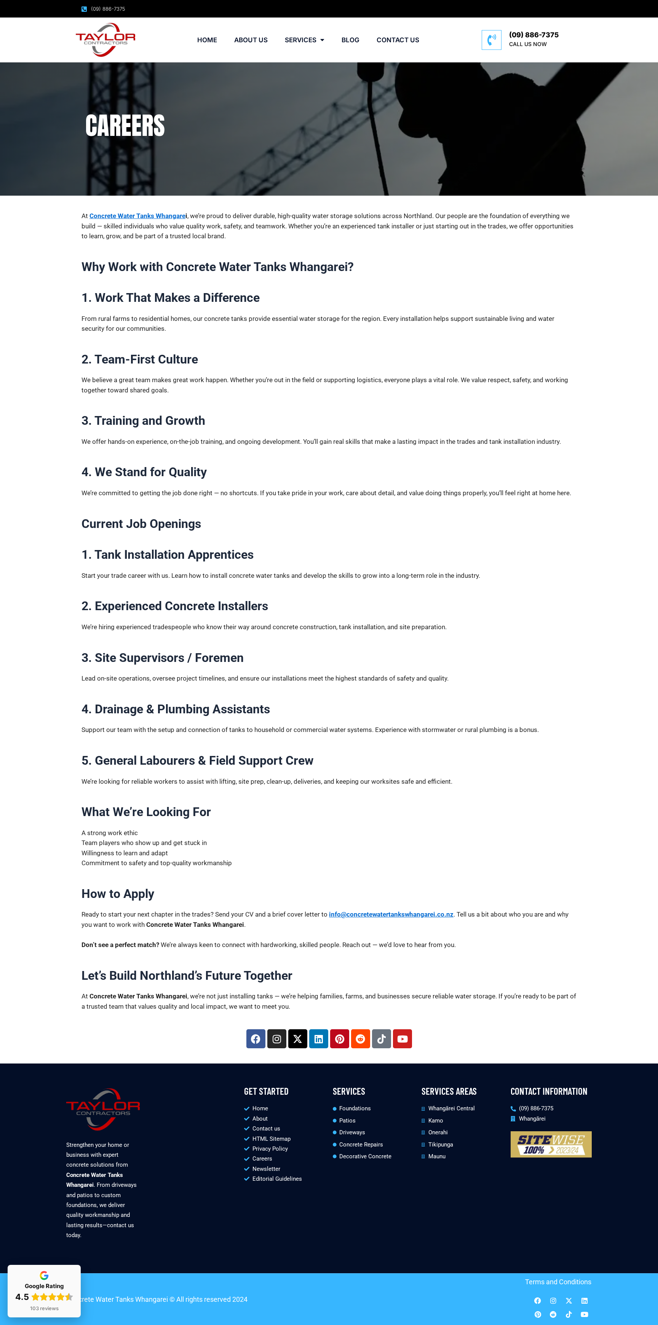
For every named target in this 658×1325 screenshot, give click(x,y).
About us (251, 40)
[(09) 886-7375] (491, 40)
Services (300, 40)
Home (207, 40)
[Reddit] (553, 1314)
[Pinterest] (538, 1314)
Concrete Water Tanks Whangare (137, 216)
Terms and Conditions (558, 1282)
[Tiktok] (569, 1314)
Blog (350, 40)
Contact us (398, 40)
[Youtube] (584, 1314)
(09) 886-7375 (534, 35)
